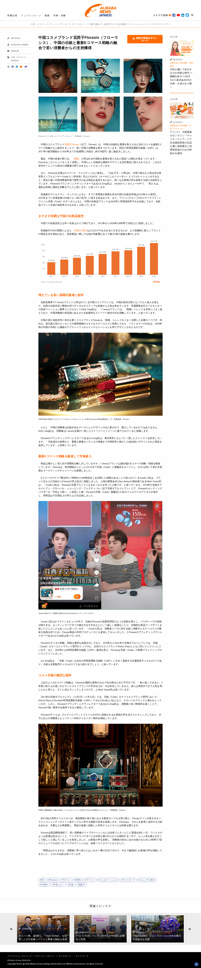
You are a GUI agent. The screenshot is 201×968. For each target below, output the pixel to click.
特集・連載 (59, 15)
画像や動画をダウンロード (146, 39)
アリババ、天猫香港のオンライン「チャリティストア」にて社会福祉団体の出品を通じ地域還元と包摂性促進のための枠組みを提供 (181, 142)
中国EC (44, 885)
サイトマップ (82, 956)
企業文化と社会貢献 (115, 24)
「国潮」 (76, 158)
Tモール (66, 880)
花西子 (82, 885)
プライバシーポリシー (45, 956)
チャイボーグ (129, 880)
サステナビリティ (161, 24)
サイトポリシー (65, 956)
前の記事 (174, 37)
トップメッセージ (31, 15)
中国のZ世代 (80, 230)
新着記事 (12, 15)
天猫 (71, 885)
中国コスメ (59, 885)
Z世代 (78, 880)
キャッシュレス (138, 24)
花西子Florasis (72, 144)
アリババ (90, 880)
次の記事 (174, 99)
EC (42, 880)
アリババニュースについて (19, 956)
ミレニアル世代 (147, 880)
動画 (47, 15)
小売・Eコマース (39, 24)
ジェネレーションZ (108, 880)
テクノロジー (79, 24)
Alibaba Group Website (19, 960)
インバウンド (60, 24)
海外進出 (95, 24)
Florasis (53, 880)
